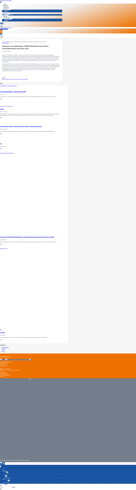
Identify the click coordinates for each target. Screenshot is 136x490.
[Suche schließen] (1, 485)
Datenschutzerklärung (4, 373)
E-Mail (1, 370)
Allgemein (4, 43)
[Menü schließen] (0, 466)
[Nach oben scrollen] (1, 464)
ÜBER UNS (5, 5)
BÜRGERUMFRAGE (4, 29)
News (8, 43)
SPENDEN (6, 20)
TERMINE (5, 16)
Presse (11, 106)
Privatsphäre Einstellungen (5, 375)
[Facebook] (1, 24)
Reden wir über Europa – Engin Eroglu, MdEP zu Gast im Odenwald (15, 78)
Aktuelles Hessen (5, 347)
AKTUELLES (6, 10)
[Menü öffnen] (1, 31)
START (4, 4)
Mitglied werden (7, 19)
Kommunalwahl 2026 (8, 14)
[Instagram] (2, 24)
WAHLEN (3, 476)
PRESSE (5, 11)
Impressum (2, 376)
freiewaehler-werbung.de (24, 460)
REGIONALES (6, 7)
